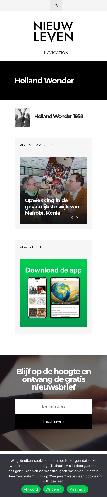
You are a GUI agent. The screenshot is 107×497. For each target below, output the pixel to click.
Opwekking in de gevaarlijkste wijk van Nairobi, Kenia (52, 206)
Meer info (77, 489)
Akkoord (31, 489)
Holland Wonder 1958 (58, 116)
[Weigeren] (100, 475)
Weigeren (54, 489)
